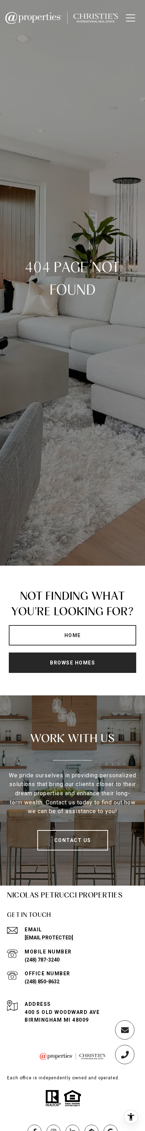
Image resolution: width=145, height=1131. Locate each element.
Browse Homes (72, 663)
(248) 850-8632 (42, 981)
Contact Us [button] (72, 840)
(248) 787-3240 (42, 960)
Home (72, 635)
